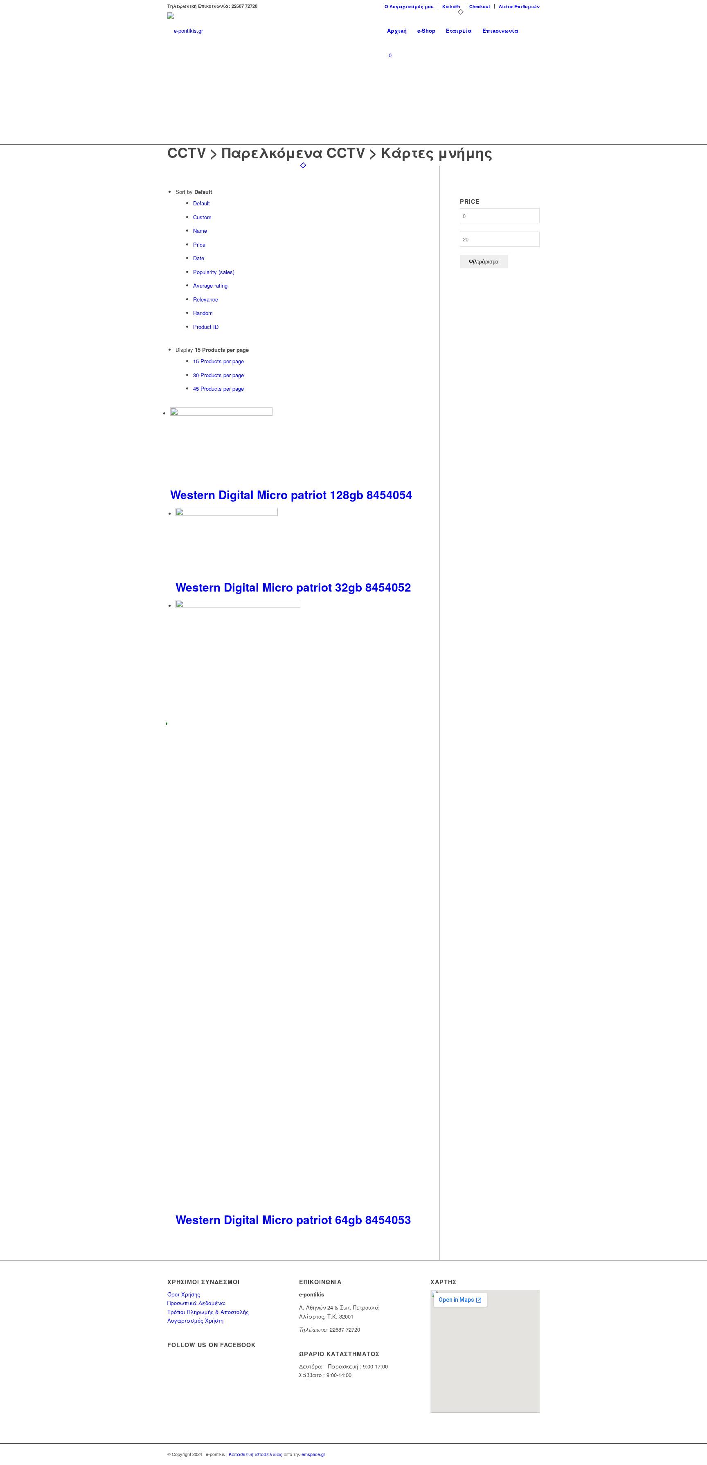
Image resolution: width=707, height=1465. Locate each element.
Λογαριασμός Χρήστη (195, 1320)
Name (200, 230)
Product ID (205, 327)
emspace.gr (313, 1454)
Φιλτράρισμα (484, 262)
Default (201, 203)
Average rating (210, 285)
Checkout (479, 6)
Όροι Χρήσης (183, 1294)
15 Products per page (218, 361)
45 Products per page (218, 388)
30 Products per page (218, 375)
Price (199, 244)
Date (198, 258)
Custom (202, 217)
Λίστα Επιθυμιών (519, 6)
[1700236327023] (185, 30)
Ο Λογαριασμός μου (409, 6)
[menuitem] (409, 6)
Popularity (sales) (213, 272)
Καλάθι (451, 6)
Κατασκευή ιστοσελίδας (255, 1454)
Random (203, 313)
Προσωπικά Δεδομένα (196, 1303)
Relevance (205, 299)
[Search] (532, 30)
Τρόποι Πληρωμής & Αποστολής (208, 1312)
